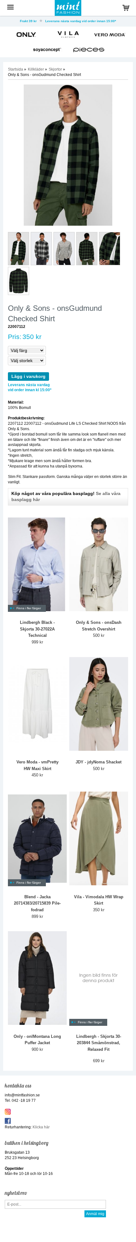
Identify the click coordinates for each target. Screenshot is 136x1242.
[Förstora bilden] (68, 155)
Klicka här (41, 1127)
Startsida (15, 69)
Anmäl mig (95, 1214)
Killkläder (36, 69)
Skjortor (55, 69)
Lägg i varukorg (28, 376)
